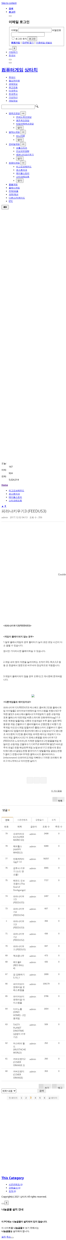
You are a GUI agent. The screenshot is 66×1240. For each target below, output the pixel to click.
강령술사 (40, 820)
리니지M (20, 135)
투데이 (12, 77)
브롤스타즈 (21, 147)
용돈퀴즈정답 (22, 120)
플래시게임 (14, 187)
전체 (7, 820)
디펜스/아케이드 (17, 197)
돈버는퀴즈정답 (24, 117)
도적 (54, 820)
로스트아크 (21, 169)
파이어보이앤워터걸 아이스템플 (19, 999)
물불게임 (13, 184)
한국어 (12, 55)
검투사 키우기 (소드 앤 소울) (19, 871)
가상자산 (13, 97)
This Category (12, 1178)
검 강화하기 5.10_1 (19, 976)
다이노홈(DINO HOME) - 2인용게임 (19, 1013)
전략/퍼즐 (13, 191)
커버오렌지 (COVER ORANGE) (18, 1074)
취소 (8, 1236)
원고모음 (13, 87)
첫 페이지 (12, 1098)
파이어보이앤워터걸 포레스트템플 (19, 987)
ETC (11, 201)
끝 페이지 (53, 1098)
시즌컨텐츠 (22, 820)
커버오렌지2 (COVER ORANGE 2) (19, 1062)
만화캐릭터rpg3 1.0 (18, 860)
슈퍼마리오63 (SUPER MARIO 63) (18, 837)
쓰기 (46, 1087)
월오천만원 (14, 80)
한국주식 (13, 94)
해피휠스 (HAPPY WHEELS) (18, 849)
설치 (3, 1236)
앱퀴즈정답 (14, 113)
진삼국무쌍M (22, 151)
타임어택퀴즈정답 (25, 123)
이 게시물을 (56, 790)
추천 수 (58, 826)
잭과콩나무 (18, 955)
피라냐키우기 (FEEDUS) (19, 948)
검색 (41, 1090)
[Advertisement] (33, 244)
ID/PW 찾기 (28, 42)
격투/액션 (13, 194)
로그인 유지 (21, 38)
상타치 (31, 69)
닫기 (20, 127)
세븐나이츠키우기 (25, 154)
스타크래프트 (22, 176)
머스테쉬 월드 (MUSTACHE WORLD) (19, 1048)
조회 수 (46, 826)
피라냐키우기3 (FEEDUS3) (23, 511)
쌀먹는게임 (14, 132)
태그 (59, 1087)
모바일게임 (14, 144)
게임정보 (13, 100)
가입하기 (13, 52)
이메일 (14, 30)
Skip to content (8, 3)
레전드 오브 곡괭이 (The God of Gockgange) (19, 885)
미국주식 (13, 90)
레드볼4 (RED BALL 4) (18, 965)
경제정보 (13, 84)
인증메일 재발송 (44, 42)
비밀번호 (56, 30)
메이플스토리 (22, 173)
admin (4, 517)
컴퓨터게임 (12, 69)
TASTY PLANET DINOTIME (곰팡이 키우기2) (19, 1031)
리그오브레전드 (24, 166)
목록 (60, 800)
